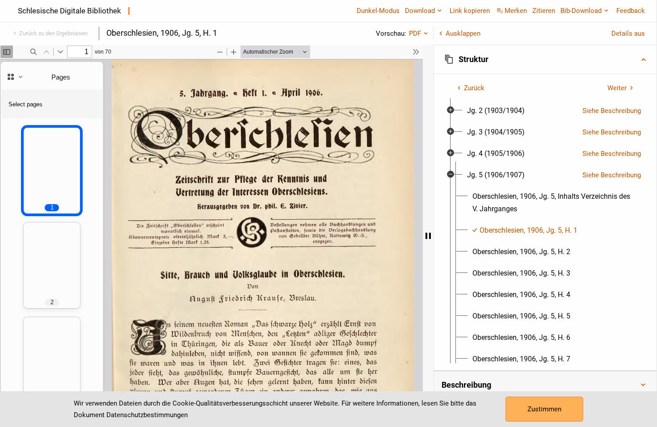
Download (420, 11)
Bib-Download (581, 11)
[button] (545, 59)
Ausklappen (463, 33)
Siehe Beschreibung (611, 111)
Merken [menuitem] (516, 11)
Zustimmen (544, 409)
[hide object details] (428, 236)
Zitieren (543, 11)
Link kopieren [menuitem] (470, 11)
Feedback (630, 11)
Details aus (628, 33)
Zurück (474, 88)
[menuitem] (496, 111)
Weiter (617, 88)
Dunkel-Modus (378, 11)
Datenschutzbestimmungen (147, 415)
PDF (415, 33)
